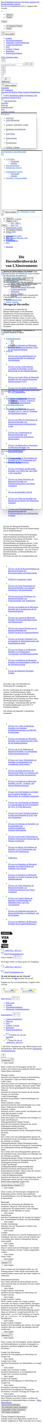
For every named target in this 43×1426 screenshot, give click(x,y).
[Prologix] (24, 470)
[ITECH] (24, 411)
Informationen (6, 1015)
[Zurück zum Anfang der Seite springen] (3, 1056)
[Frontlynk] (24, 783)
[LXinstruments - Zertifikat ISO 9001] (10, 993)
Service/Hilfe (9, 34)
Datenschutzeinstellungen (11, 1405)
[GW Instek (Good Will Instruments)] (24, 390)
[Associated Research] (24, 358)
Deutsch (9, 15)
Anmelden (5, 88)
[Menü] (3, 60)
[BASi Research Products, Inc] (24, 570)
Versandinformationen (14, 40)
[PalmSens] (24, 662)
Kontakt (9, 38)
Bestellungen (35, 92)
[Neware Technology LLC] (24, 641)
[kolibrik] (24, 609)
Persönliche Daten (16, 92)
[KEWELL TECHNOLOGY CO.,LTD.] (24, 598)
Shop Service (6, 999)
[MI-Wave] (24, 858)
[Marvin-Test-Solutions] (24, 460)
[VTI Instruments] (24, 512)
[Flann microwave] (24, 772)
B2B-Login (10, 1003)
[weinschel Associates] (24, 913)
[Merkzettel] (2, 76)
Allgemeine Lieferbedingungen (17, 43)
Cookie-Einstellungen (14, 45)
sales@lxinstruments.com (13, 972)
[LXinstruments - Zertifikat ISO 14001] (28, 993)
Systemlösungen (12, 241)
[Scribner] (24, 672)
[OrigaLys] (24, 651)
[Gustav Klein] (24, 379)
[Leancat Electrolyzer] (24, 630)
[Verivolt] (24, 492)
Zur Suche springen (29, 2)
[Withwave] (24, 922)
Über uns (9, 239)
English (9, 17)
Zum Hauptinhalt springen (11, 2)
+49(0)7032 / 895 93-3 (13, 967)
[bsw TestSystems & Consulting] (24, 368)
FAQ (8, 47)
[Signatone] (24, 877)
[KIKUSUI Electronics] (24, 422)
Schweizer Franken (14, 26)
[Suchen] (26, 64)
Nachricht (9, 1037)
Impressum (10, 51)
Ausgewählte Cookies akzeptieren (13, 1410)
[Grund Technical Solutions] (24, 815)
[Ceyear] (24, 762)
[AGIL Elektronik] (24, 751)
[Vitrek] (24, 500)
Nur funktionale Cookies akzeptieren (14, 1407)
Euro (9, 28)
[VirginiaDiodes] (24, 901)
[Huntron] (24, 400)
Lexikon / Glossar (12, 49)
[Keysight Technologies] (24, 838)
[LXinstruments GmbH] (24, 435)
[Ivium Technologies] (24, 587)
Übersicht (5, 92)
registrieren (9, 90)
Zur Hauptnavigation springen (20, 3)
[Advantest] (24, 347)
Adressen (26, 92)
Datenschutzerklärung (14, 53)
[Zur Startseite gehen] (9, 57)
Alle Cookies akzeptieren (10, 1412)
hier (16, 978)
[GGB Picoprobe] (24, 794)
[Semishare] (24, 866)
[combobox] (12, 65)
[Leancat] (24, 619)
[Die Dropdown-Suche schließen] (31, 64)
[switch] (2, 1062)
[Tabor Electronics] (24, 482)
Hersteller (9, 236)
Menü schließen (10, 86)
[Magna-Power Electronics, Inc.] (24, 448)
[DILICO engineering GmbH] (24, 579)
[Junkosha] (24, 827)
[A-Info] (24, 729)
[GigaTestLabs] (24, 804)
